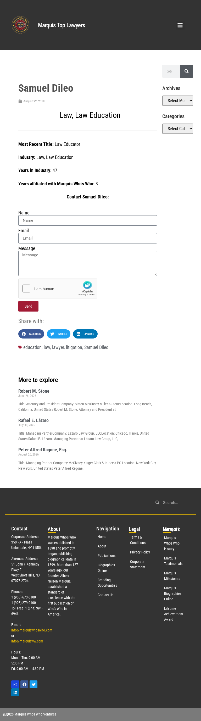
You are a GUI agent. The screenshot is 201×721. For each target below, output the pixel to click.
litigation (74, 347)
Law (66, 115)
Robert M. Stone (33, 391)
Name (23, 212)
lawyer (58, 347)
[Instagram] (15, 684)
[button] (180, 25)
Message (26, 248)
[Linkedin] (15, 692)
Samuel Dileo (96, 347)
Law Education (98, 115)
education (32, 347)
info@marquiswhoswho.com (31, 630)
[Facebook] (24, 684)
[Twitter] (33, 684)
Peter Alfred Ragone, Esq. (42, 449)
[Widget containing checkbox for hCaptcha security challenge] (57, 288)
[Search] (186, 71)
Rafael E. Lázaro (33, 420)
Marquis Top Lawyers (61, 25)
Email (23, 230)
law (47, 347)
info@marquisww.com (27, 641)
